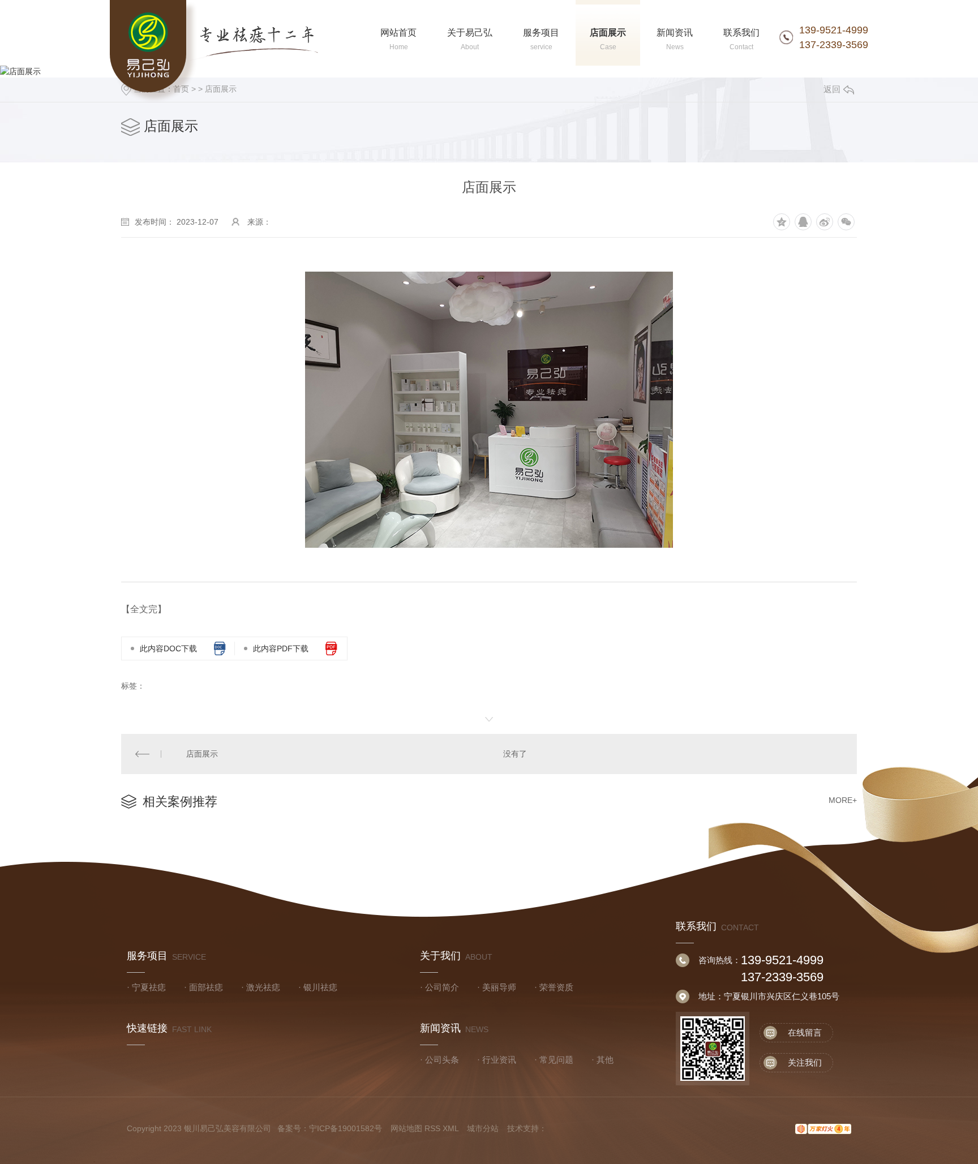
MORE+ (843, 800)
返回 (831, 89)
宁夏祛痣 (149, 987)
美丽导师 (499, 987)
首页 (181, 88)
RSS (432, 1128)
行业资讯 (499, 1059)
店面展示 (221, 88)
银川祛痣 (320, 987)
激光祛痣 (263, 987)
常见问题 (556, 1059)
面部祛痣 (206, 987)
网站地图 (406, 1128)
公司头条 (442, 1059)
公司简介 (442, 987)
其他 (605, 1059)
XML (450, 1128)
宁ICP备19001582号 (345, 1128)
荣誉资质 (556, 987)
